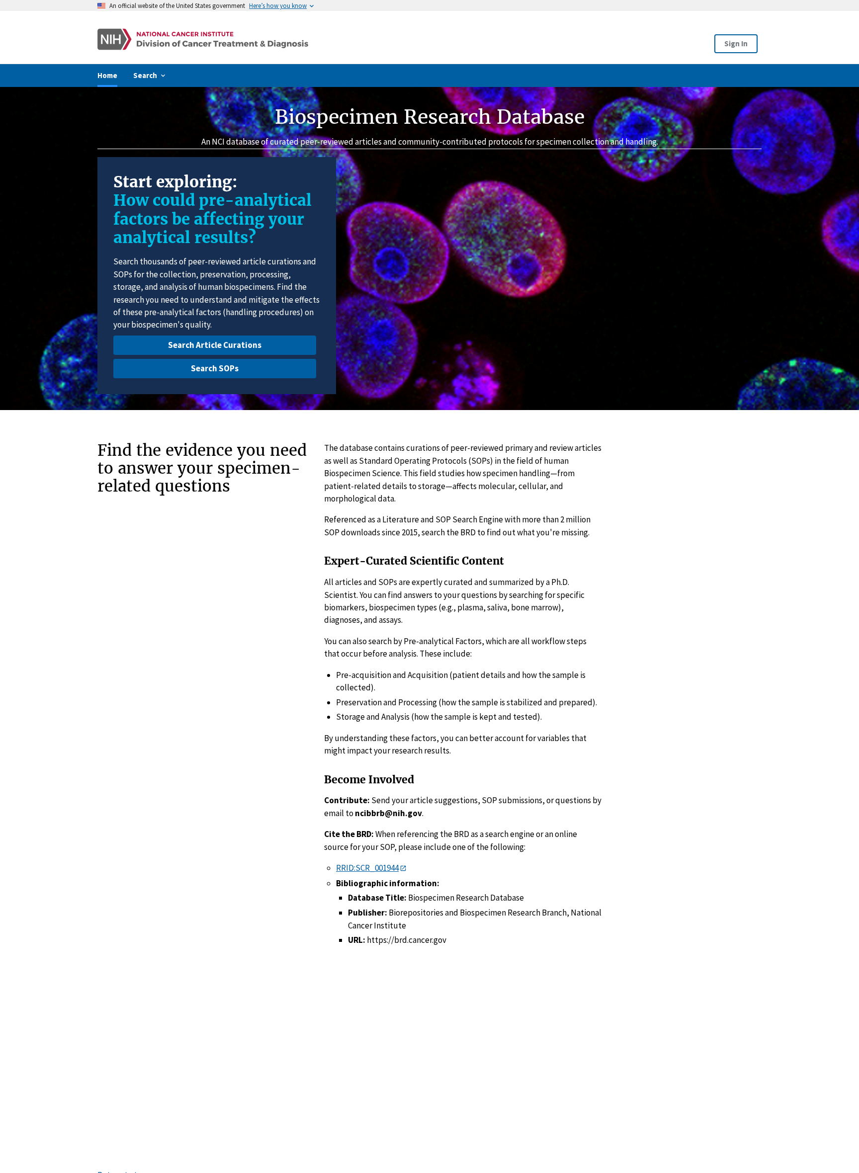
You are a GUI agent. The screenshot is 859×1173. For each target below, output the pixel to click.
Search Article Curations (214, 344)
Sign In (736, 43)
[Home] (296, 39)
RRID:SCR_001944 (367, 867)
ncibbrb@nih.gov (388, 813)
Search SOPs (215, 368)
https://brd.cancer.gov (406, 939)
